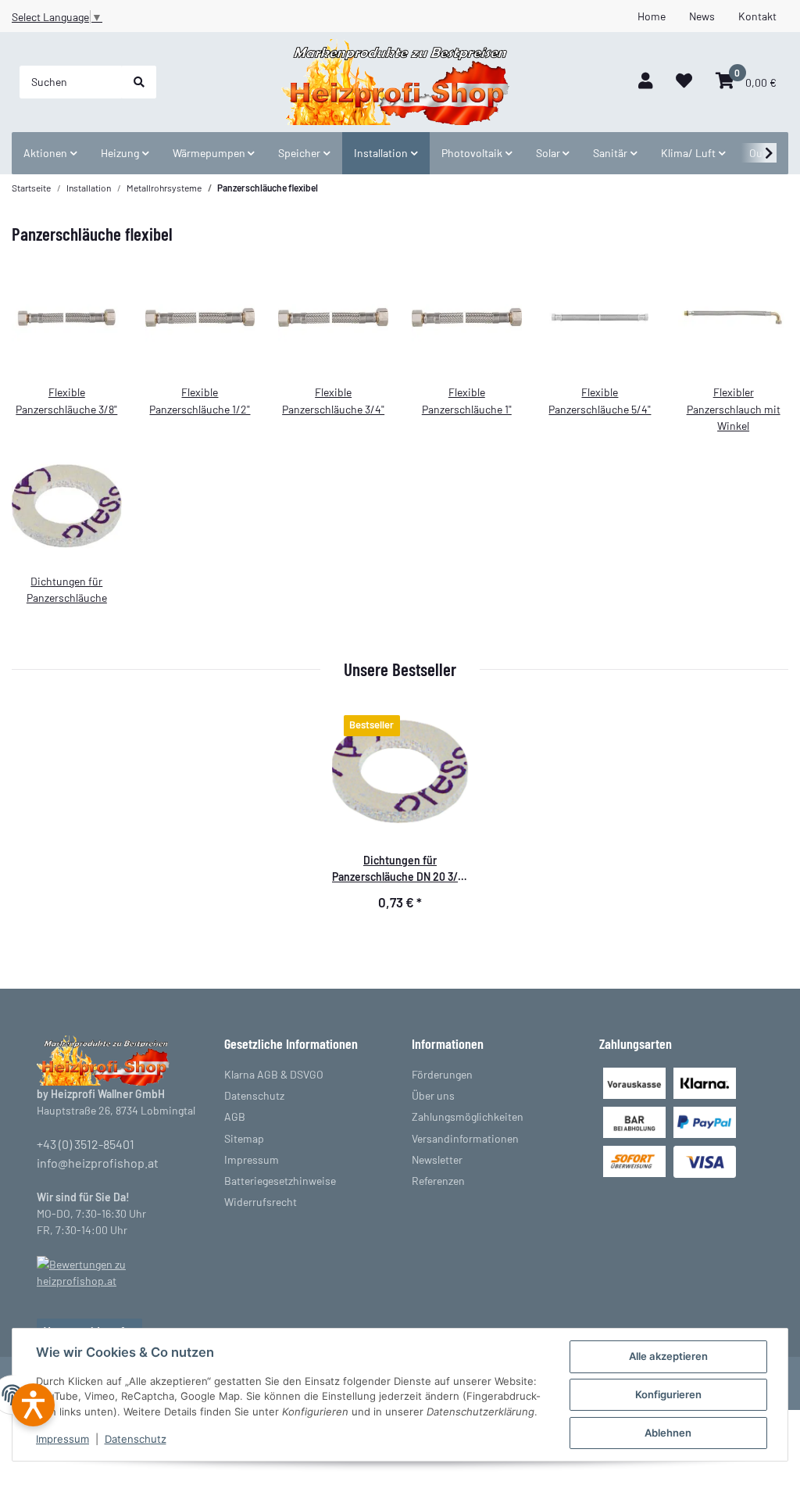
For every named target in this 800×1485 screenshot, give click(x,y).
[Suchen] (139, 82)
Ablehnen (668, 1432)
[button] (645, 81)
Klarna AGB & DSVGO (273, 1074)
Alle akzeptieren (668, 1356)
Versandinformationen (465, 1138)
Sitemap (244, 1138)
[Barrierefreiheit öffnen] (33, 1404)
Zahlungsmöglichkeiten (467, 1116)
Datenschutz (135, 1439)
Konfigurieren (668, 1394)
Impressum (62, 1439)
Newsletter (437, 1159)
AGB (234, 1116)
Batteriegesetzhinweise (280, 1180)
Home (652, 16)
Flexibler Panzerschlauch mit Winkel (733, 408)
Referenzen (438, 1180)
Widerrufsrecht (260, 1201)
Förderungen (442, 1074)
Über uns (433, 1095)
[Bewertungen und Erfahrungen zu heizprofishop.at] (119, 1271)
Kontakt (757, 16)
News (702, 16)
